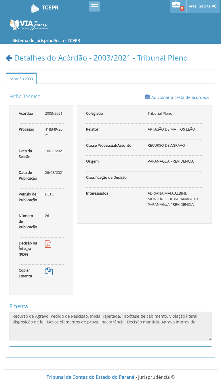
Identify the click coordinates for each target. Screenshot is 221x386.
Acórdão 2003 (21, 78)
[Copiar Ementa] (49, 272)
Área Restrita (200, 6)
